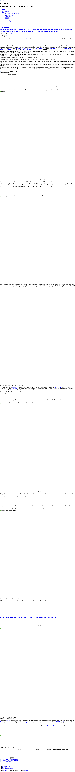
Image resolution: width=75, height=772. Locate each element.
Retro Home (7, 18)
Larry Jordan (42, 84)
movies (20, 755)
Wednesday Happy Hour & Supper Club (12, 24)
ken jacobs (69, 613)
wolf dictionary (52, 614)
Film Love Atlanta (70, 41)
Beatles (46, 754)
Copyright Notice (5, 27)
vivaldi (33, 614)
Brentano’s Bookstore (48, 86)
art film (39, 612)
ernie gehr (25, 613)
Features (6, 14)
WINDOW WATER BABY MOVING (23, 40)
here (63, 41)
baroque (72, 612)
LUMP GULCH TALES (41, 48)
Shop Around (7, 20)
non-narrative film (12, 614)
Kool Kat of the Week (9, 15)
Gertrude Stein (58, 387)
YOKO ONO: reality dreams (62, 721)
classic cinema (14, 613)
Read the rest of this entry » (5, 752)
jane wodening (64, 613)
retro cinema (23, 614)
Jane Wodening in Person (25, 41)
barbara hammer (68, 612)
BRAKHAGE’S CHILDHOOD (6, 49)
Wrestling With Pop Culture (7, 768)
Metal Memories (8, 16)
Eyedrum (65, 754)
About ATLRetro (5, 10)
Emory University (60, 754)
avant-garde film (61, 612)
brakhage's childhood (4, 613)
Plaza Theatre (3, 721)
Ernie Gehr (7, 397)
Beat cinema (42, 754)
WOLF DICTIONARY (27, 49)
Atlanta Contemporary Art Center (35, 39)
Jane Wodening (3, 38)
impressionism (58, 613)
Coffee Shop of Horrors (6, 766)
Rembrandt (14, 387)
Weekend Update (8, 26)
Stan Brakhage (27, 38)
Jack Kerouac (11, 755)
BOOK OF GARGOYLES (54, 48)
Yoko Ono (36, 755)
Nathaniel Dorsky (13, 397)
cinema (9, 613)
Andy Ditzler (34, 612)
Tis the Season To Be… (9, 22)
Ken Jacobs (2, 397)
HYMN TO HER (47, 40)
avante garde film (36, 754)
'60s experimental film (19, 612)
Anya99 (12, 33)
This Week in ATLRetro (9, 21)
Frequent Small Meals (51, 725)
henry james (53, 613)
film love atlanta (42, 613)
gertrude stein (47, 613)
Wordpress (26, 770)
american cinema (29, 612)
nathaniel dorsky (6, 614)
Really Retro (7, 17)
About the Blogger (5, 11)
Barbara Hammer (15, 41)
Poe (53, 388)
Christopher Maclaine (52, 754)
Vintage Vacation (8, 23)
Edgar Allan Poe (20, 613)
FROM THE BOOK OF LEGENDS (25, 48)
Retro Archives (5, 12)
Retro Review (7, 19)
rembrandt (18, 614)
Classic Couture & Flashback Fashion (12, 13)
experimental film (31, 613)
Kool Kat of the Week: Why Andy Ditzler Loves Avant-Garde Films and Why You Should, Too (28, 617)
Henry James (14, 388)
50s (24, 612)
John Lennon (16, 755)
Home (3, 9)
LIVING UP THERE (67, 48)
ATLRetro (5, 770)
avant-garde (55, 612)
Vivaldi (11, 389)
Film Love (37, 613)
